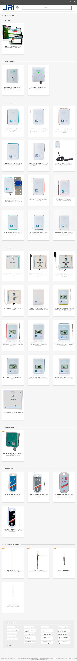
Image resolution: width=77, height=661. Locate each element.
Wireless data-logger (29, 627)
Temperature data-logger (13, 630)
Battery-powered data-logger (63, 642)
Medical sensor (11, 627)
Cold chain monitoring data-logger (29, 638)
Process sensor (45, 627)
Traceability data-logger (30, 641)
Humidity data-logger (29, 634)
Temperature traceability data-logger (46, 638)
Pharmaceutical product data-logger (30, 631)
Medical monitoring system (45, 631)
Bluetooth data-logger (62, 627)
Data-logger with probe (46, 634)
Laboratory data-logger (12, 639)
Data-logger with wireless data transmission (63, 631)
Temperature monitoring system (63, 638)
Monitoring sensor (11, 636)
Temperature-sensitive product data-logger (46, 642)
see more (9, 645)
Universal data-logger (62, 634)
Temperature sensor (12, 633)
